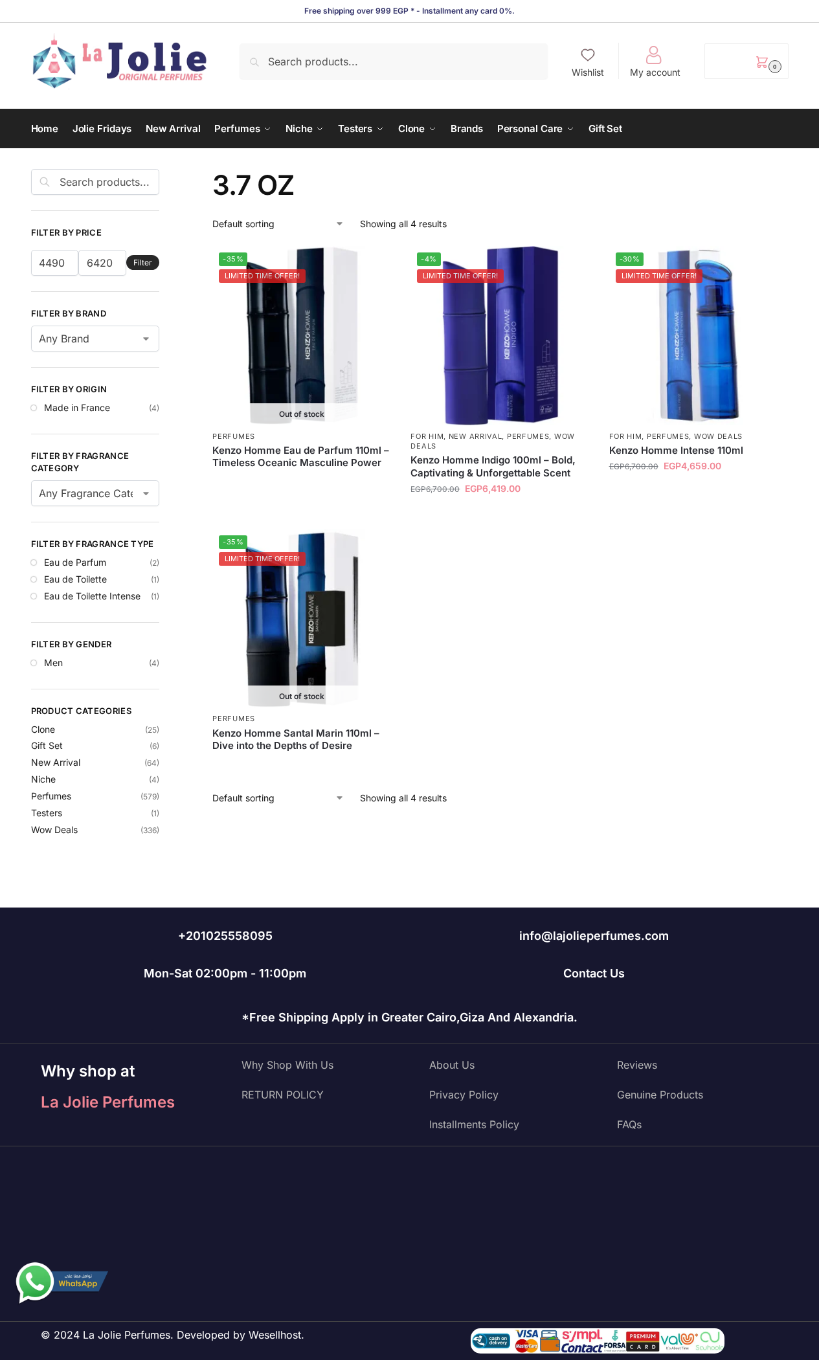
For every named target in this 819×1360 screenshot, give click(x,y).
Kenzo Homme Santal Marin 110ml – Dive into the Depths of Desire (295, 739)
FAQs (629, 1124)
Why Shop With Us (287, 1064)
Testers (46, 812)
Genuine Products (660, 1094)
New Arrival (475, 436)
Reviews (637, 1064)
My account (655, 72)
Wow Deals (718, 436)
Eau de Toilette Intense (92, 595)
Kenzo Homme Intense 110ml (676, 450)
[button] (746, 61)
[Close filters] (163, 177)
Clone (43, 729)
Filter (142, 262)
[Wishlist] (371, 265)
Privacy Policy (464, 1094)
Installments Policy (474, 1124)
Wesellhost (275, 1334)
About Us (452, 1064)
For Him (426, 436)
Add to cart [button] (500, 515)
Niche (43, 779)
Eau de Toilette (75, 579)
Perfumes (233, 436)
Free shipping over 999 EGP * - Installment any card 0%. (409, 11)
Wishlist (588, 72)
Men (53, 662)
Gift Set (47, 745)
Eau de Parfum (75, 562)
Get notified (302, 484)
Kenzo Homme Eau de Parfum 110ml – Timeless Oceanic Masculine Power (300, 456)
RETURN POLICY (282, 1094)
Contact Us (594, 973)
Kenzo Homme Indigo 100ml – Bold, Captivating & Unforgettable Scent (493, 466)
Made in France (77, 407)
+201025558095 (225, 935)
